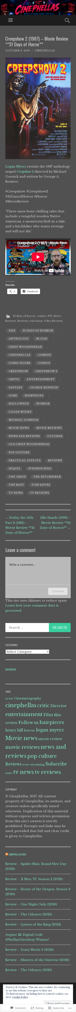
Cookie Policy (20, 997)
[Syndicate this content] (6, 854)
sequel (15, 468)
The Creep (17, 476)
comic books (19, 363)
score (26, 764)
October (54, 436)
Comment (58, 591)
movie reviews (49, 428)
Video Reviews (53, 321)
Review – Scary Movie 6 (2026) (29, 949)
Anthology (19, 338)
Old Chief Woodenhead (29, 444)
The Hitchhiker (47, 476)
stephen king (39, 468)
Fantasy (16, 387)
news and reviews (24, 436)
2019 (12, 330)
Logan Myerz (15, 166)
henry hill (14, 730)
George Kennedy (44, 387)
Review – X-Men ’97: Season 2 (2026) (34, 879)
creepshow (18, 371)
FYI (50, 316)
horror (43, 403)
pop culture (19, 452)
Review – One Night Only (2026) (31, 904)
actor (9, 698)
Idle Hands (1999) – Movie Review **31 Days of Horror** (55, 522)
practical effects (25, 460)
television (36, 321)
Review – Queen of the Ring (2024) (33, 924)
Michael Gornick (23, 419)
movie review (50, 739)
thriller (8, 773)
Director (58, 706)
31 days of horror (24, 316)
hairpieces (34, 395)
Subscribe (56, 764)
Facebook (10, 669)
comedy (44, 355)
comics (41, 316)
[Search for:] (38, 627)
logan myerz (20, 411)
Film (48, 714)
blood (41, 338)
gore (13, 395)
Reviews (23, 321)
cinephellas (45, 50)
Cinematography (27, 698)
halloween (19, 403)
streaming (37, 764)
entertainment (41, 379)
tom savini (41, 484)
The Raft (16, 484)
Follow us (28, 722)
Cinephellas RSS (17, 854)
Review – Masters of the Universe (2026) (37, 960)
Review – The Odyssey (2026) (28, 914)
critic (14, 379)
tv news (16, 492)
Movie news (19, 428)
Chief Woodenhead (25, 347)
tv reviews (39, 492)
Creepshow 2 (46, 371)
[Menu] (10, 20)
